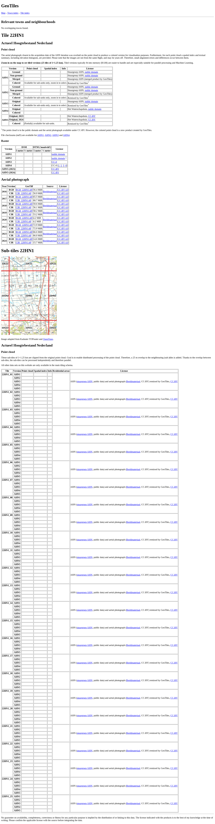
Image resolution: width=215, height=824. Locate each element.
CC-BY (92, 116)
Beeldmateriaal (50, 191)
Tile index (25, 13)
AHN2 (48, 135)
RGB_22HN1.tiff (24, 190)
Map (3, 13)
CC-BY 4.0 (63, 190)
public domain (91, 72)
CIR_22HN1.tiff (23, 193)
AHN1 (40, 135)
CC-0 (54, 162)
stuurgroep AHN (84, 381)
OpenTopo (48, 339)
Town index (12, 13)
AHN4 (66, 135)
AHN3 (55, 135)
